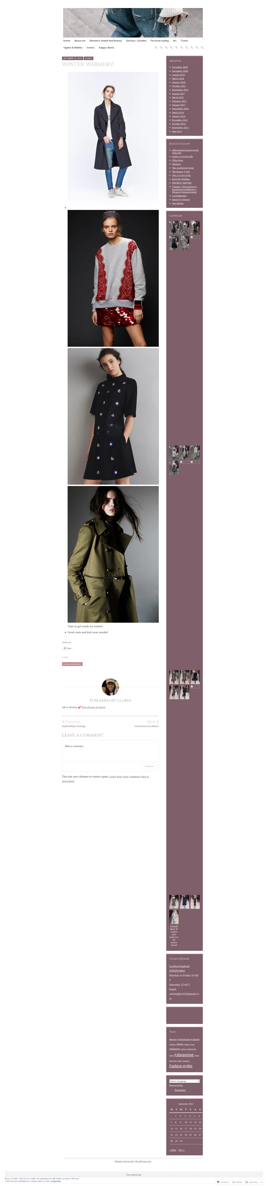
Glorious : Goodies (136, 40)
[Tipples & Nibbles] (191, 45)
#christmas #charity (188, 1039)
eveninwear (186, 1061)
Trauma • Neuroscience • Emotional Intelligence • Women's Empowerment (184, 189)
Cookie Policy (56, 1181)
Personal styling (160, 40)
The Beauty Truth (181, 171)
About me (79, 40)
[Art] (181, 45)
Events (90, 47)
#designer (172, 1044)
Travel (184, 40)
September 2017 (180, 89)
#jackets (183, 1049)
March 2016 (178, 112)
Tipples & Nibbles (73, 47)
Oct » (181, 1150)
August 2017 (178, 93)
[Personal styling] (176, 45)
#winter (196, 1056)
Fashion (175, 1065)
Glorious (83, 18)
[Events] (196, 45)
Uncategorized (73, 664)
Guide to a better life (182, 156)
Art (175, 40)
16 (181, 1128)
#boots (173, 1039)
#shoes (171, 1056)
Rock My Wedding (181, 179)
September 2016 (180, 108)
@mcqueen (173, 1061)
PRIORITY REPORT (182, 182)
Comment (149, 766)
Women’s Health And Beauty (106, 40)
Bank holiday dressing (73, 723)
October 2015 (179, 123)
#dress (179, 1044)
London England (179, 966)
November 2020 (180, 71)
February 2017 (179, 101)
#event (192, 1044)
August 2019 (178, 74)
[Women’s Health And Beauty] (166, 45)
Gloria (88, 58)
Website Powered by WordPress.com (133, 1161)
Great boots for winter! (146, 723)
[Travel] (186, 45)
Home (66, 40)
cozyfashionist (179, 195)
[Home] (155, 45)
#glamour (174, 1048)
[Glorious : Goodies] (171, 45)
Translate (180, 1090)
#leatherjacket (191, 1049)
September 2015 (180, 127)
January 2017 (178, 104)
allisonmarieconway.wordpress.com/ (185, 151)
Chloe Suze (177, 160)
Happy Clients (106, 47)
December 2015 (180, 120)
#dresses (187, 1044)
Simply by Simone (181, 199)
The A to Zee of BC (181, 175)
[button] (174, 228)
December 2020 (180, 67)
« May (172, 1150)
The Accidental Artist (183, 167)
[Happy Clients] (201, 45)
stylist (187, 1065)
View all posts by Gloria (93, 707)
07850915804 (177, 970)
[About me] (160, 45)
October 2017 (179, 86)
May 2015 (177, 131)
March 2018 (178, 78)
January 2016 (178, 116)
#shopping (184, 1054)
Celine (180, 1061)
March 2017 (178, 97)
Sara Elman (177, 203)
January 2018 (178, 82)
